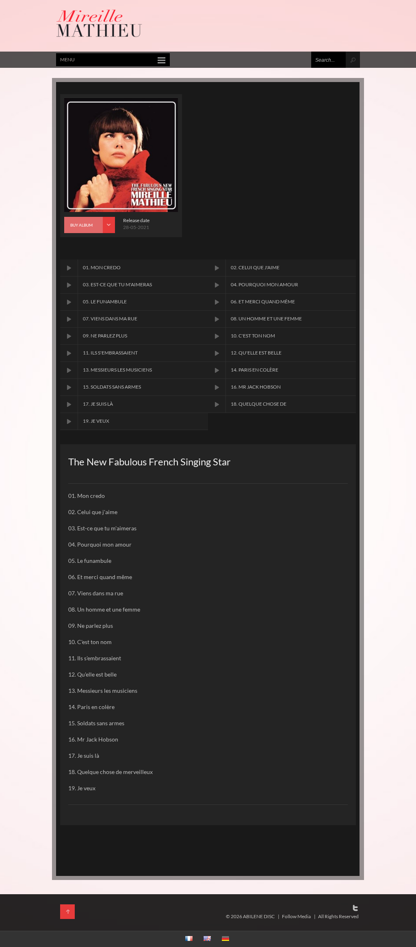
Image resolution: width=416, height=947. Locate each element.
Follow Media (296, 916)
